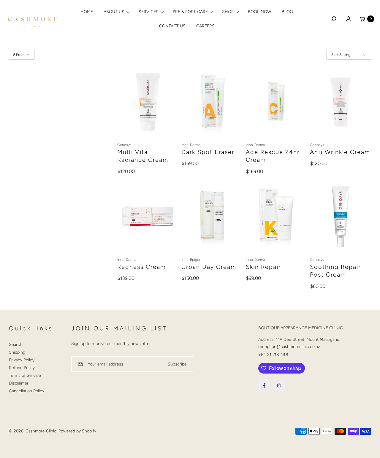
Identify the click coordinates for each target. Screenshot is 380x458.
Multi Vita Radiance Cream (142, 155)
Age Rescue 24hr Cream (273, 155)
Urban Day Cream (208, 266)
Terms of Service (25, 375)
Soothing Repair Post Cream (335, 270)
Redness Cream (141, 266)
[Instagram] (279, 385)
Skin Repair (263, 266)
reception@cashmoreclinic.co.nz (289, 346)
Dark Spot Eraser (207, 152)
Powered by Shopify (77, 431)
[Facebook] (264, 385)
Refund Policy (22, 367)
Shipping (17, 352)
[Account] (348, 19)
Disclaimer (18, 383)
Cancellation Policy (26, 390)
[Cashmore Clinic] (32, 19)
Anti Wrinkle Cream (340, 152)
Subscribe (177, 364)
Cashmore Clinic (41, 431)
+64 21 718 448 (273, 354)
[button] (115, 12)
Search (15, 344)
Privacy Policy (21, 360)
